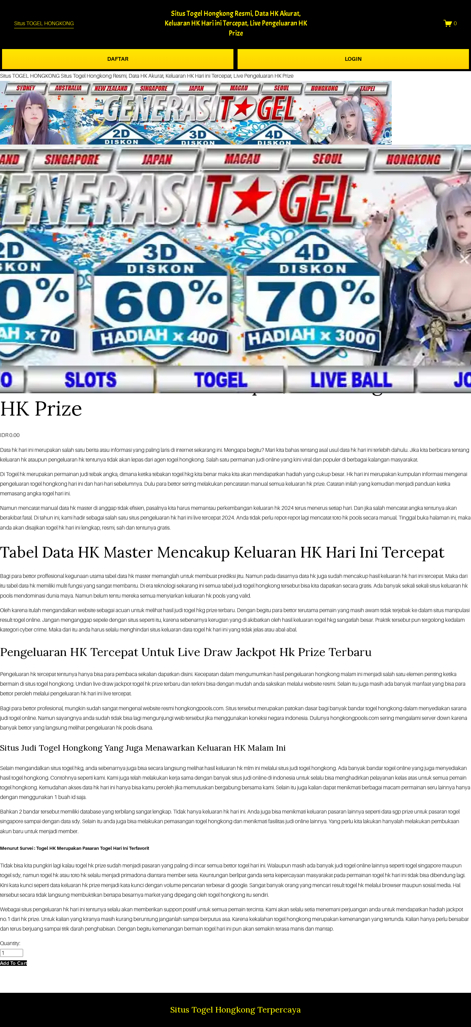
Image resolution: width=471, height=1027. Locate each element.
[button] (13, 963)
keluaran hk (394, 576)
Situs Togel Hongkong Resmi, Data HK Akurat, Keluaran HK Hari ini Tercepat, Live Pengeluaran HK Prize (235, 23)
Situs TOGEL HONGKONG (44, 23)
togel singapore (423, 865)
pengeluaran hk (104, 728)
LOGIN (353, 59)
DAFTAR (117, 59)
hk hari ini (22, 450)
